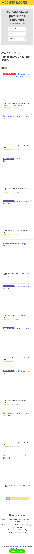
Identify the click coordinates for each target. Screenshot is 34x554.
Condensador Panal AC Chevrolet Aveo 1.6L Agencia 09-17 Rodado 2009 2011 (17, 104)
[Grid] (3, 68)
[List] (6, 68)
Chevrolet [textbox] (13, 29)
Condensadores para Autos (9, 52)
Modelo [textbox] (12, 39)
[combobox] (17, 29)
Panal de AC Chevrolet (7, 54)
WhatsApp (18, 551)
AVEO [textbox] (11, 34)
